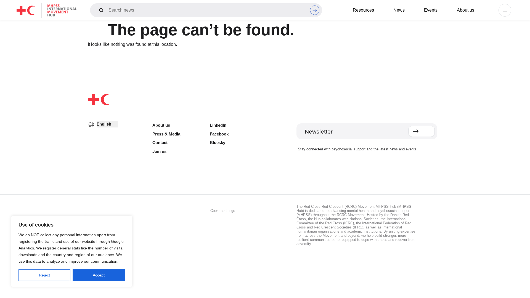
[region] (71, 251)
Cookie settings (222, 211)
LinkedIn (218, 125)
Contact (160, 142)
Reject (44, 275)
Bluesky (217, 142)
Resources (363, 10)
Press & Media (166, 134)
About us (465, 10)
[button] (504, 10)
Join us (159, 151)
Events (431, 10)
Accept (99, 275)
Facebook (219, 134)
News (399, 10)
